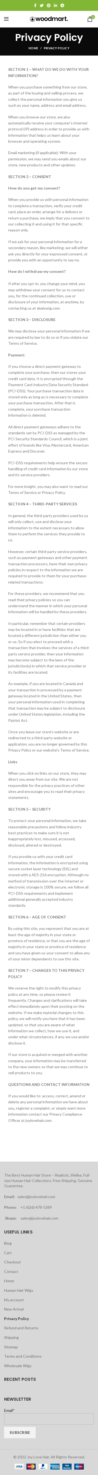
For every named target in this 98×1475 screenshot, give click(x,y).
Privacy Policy (16, 1318)
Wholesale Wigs (18, 1365)
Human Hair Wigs (18, 1290)
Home (33, 48)
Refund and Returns (21, 1328)
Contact (11, 1271)
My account (14, 1299)
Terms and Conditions (23, 1356)
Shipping (11, 1337)
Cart (8, 1252)
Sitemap (11, 1347)
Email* (9, 1410)
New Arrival (14, 1309)
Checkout (12, 1262)
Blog (8, 1243)
